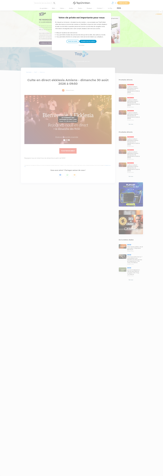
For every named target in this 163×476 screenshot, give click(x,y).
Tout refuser (81, 45)
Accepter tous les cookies (88, 41)
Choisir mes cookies (72, 41)
